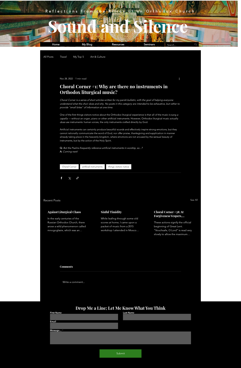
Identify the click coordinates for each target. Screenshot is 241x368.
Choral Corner (69, 166)
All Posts (48, 56)
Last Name (128, 313)
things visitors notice (118, 166)
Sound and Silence (118, 26)
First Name (56, 313)
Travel (63, 56)
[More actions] (179, 79)
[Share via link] (77, 178)
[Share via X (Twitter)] (69, 178)
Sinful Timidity (111, 212)
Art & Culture (97, 56)
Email (53, 321)
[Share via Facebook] (61, 178)
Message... (55, 330)
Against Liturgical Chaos (64, 212)
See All (194, 199)
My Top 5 (78, 56)
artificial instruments (92, 166)
